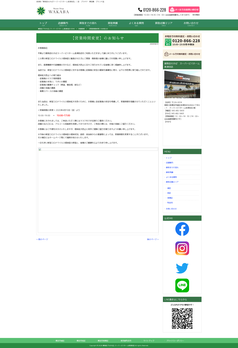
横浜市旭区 (81, 340)
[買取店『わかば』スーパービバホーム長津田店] (52, 15)
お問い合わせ (171, 209)
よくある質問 (171, 177)
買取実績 (169, 172)
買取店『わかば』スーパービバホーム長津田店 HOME (56, 29)
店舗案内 (169, 162)
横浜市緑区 (60, 340)
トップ (168, 158)
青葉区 (170, 198)
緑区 (169, 188)
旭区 (169, 193)
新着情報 (82, 29)
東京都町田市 (126, 340)
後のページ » (153, 239)
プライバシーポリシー (175, 340)
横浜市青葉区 (103, 340)
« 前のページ (42, 239)
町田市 (170, 202)
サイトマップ (148, 340)
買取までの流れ (172, 167)
